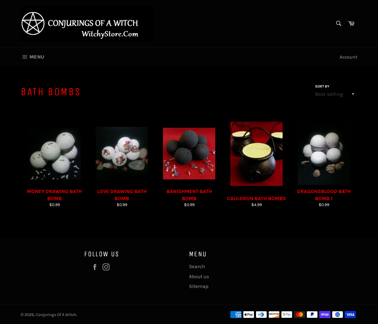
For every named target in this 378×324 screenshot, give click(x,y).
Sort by (322, 86)
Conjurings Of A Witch (56, 314)
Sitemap (198, 286)
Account (348, 57)
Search (197, 266)
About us (199, 276)
